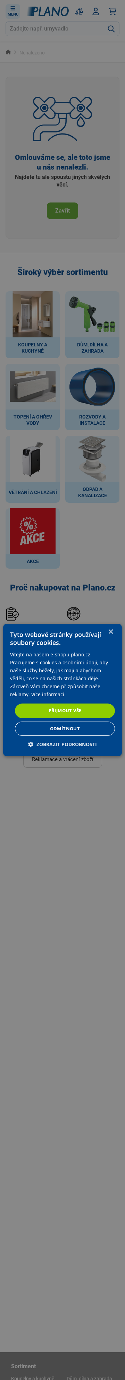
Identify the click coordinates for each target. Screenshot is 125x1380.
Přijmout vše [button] (65, 710)
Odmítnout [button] (65, 728)
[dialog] (62, 690)
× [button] (110, 632)
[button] (62, 744)
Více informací (47, 694)
